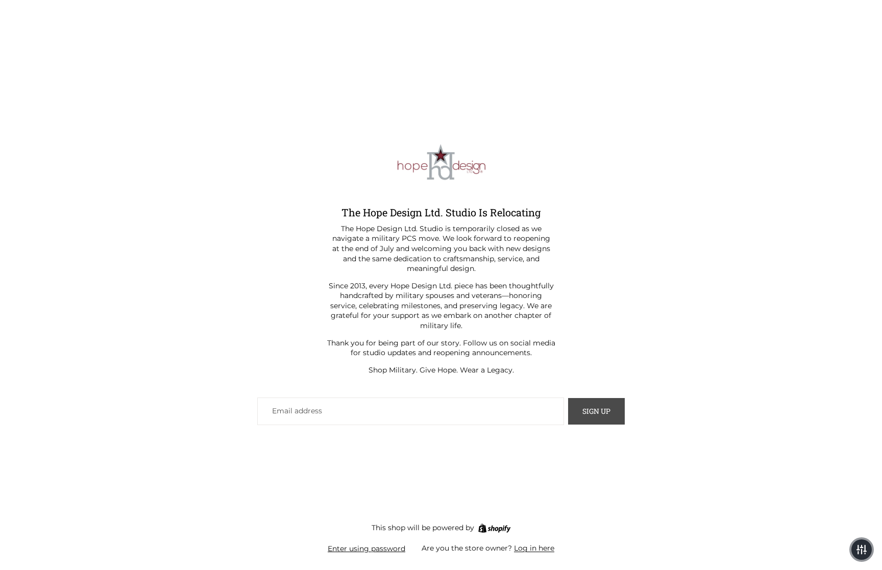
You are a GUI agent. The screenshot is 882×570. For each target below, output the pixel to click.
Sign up (596, 411)
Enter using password (366, 548)
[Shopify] (494, 528)
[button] (861, 549)
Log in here (534, 548)
